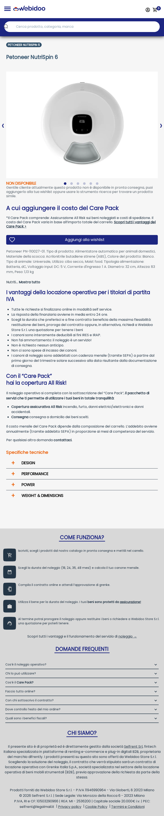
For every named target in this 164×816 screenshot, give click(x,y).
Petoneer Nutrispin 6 (24, 45)
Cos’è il (19, 682)
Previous (3, 122)
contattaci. (63, 440)
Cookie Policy (96, 806)
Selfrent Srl (133, 746)
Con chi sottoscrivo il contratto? (29, 700)
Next (161, 122)
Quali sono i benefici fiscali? (26, 718)
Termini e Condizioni (128, 806)
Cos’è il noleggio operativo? (25, 664)
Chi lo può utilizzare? (20, 673)
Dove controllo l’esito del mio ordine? (32, 709)
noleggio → (127, 636)
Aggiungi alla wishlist (84, 239)
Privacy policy (69, 806)
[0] (155, 9)
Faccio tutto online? (20, 691)
